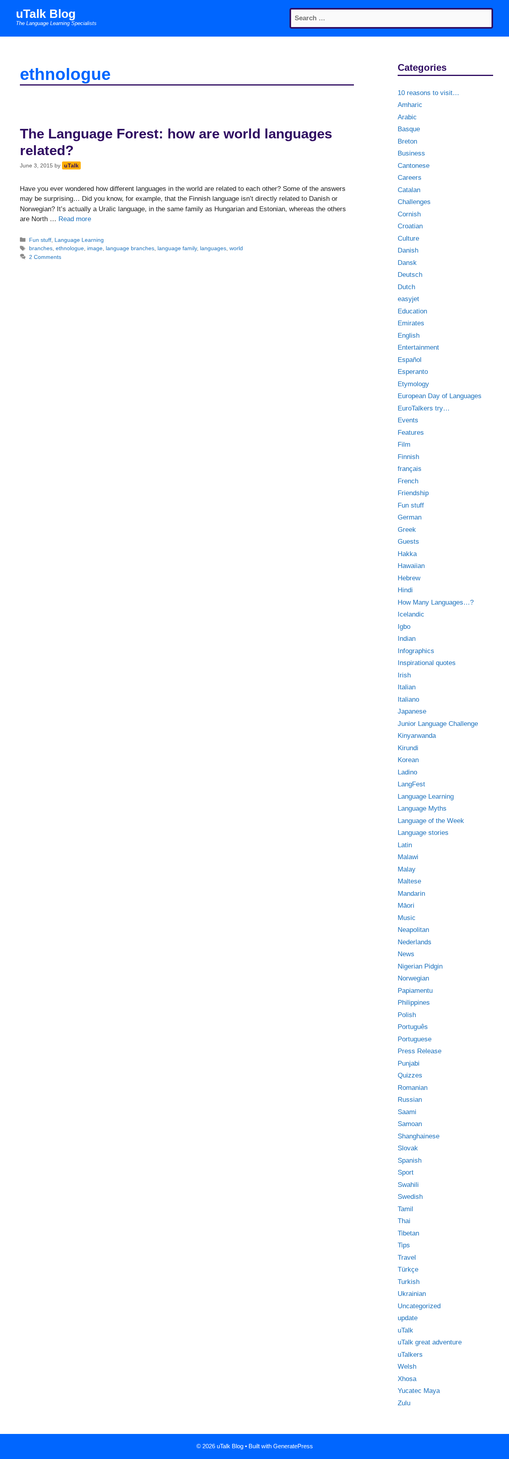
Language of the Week (431, 821)
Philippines (414, 1002)
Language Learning (79, 240)
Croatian (410, 226)
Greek (407, 529)
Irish (404, 675)
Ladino (407, 772)
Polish (407, 1015)
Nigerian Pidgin (420, 966)
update (408, 1318)
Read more (74, 219)
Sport (406, 1172)
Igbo (404, 626)
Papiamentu (415, 990)
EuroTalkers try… (424, 408)
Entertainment (418, 347)
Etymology (413, 384)
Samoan (410, 1124)
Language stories (423, 832)
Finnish (408, 457)
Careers (410, 177)
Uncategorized (419, 1306)
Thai (404, 1221)
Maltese (409, 881)
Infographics (416, 651)
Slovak (408, 1148)
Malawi (408, 857)
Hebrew (409, 578)
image (95, 248)
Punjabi (409, 1063)
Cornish (409, 214)
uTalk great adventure (430, 1342)
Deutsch (410, 274)
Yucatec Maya (419, 1391)
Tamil (405, 1209)
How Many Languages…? (436, 602)
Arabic (407, 117)
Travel (407, 1257)
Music (407, 918)
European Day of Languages (440, 396)
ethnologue (70, 248)
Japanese (412, 711)
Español (410, 360)
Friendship (413, 493)
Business (411, 153)
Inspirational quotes (427, 663)
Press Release (419, 1051)
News (406, 954)
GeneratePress (293, 1446)
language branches (130, 248)
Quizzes (410, 1075)
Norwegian (413, 978)
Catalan (409, 190)
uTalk (405, 1330)
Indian (407, 638)
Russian (410, 1099)
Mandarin (411, 893)
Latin (405, 845)
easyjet (408, 299)
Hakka (407, 554)
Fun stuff (40, 240)
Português (413, 1027)
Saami (407, 1112)
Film (404, 444)
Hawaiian (411, 566)
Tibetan (408, 1233)
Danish (408, 250)
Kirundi (408, 748)
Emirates (411, 323)
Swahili (408, 1185)
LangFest (411, 784)
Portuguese (414, 1039)
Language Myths (422, 808)
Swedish (410, 1196)
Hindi (405, 590)
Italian (407, 687)
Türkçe (408, 1269)
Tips (404, 1245)
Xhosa (407, 1379)
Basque (409, 129)
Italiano (408, 699)
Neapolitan (413, 930)
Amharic (410, 105)
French (408, 481)
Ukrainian (412, 1294)
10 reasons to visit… (428, 93)
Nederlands (414, 942)
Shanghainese (418, 1136)
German (410, 517)
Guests (408, 541)
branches (40, 248)
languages (213, 248)
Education (412, 311)
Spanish (410, 1160)
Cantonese (413, 165)
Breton (407, 141)
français (410, 469)
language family (177, 248)
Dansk (407, 263)
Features (411, 432)
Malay (407, 869)
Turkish (409, 1282)
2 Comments (45, 257)
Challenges (414, 202)
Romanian (412, 1087)
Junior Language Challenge (438, 724)
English (409, 335)
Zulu (404, 1403)
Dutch (406, 287)
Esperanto (413, 371)
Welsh (407, 1366)
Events (408, 420)
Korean (408, 760)
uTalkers (410, 1354)
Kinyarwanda (417, 735)
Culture (408, 238)
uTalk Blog (46, 13)
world (236, 248)
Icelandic (411, 614)
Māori (406, 905)
